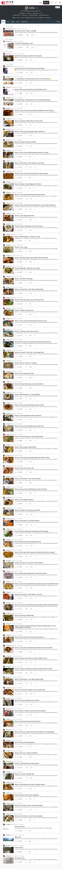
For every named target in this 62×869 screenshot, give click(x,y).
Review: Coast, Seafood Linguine (24, 499)
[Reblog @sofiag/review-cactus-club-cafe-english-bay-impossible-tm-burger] (35, 461)
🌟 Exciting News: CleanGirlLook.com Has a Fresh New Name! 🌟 (33, 78)
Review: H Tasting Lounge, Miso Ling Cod (26, 331)
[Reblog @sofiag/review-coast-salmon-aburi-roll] (35, 377)
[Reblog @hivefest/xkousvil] (36, 72)
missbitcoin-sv (9, 29)
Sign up (46, 2)
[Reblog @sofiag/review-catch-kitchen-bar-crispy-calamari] (35, 482)
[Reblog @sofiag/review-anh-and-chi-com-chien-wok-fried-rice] (35, 567)
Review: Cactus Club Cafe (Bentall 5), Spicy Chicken (29, 405)
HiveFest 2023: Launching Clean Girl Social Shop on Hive (31, 89)
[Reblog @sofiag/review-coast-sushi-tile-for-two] (35, 472)
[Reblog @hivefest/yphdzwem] (35, 60)
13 (33, 47)
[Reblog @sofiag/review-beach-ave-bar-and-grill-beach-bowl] (35, 725)
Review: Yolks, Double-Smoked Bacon (25, 447)
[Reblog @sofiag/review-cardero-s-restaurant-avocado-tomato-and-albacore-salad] (35, 673)
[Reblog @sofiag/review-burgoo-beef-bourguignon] (35, 746)
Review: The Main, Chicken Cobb (24, 310)
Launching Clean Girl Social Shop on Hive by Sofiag (29, 68)
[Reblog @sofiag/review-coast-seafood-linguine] (35, 503)
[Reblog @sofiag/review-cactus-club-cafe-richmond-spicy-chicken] (35, 198)
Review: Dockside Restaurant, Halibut (25, 142)
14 (33, 35)
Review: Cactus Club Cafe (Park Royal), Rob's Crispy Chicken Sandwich (35, 205)
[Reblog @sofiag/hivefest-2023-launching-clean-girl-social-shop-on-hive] (35, 93)
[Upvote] (16, 35)
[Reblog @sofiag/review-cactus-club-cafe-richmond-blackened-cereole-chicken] (35, 652)
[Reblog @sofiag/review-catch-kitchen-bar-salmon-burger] (35, 767)
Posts (7, 21)
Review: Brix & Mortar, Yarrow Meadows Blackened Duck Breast (33, 342)
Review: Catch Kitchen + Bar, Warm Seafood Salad (29, 289)
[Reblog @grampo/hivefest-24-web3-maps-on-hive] (37, 47)
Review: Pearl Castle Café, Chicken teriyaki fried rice (29, 637)
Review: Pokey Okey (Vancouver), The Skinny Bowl (29, 299)
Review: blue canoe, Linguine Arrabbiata (26, 753)
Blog (3, 21)
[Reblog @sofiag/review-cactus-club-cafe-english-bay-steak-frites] (35, 135)
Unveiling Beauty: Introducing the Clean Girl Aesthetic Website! (32, 100)
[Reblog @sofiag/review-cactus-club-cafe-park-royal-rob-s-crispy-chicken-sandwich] (35, 209)
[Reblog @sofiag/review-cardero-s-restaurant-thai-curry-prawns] (35, 230)
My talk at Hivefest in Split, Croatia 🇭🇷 (25, 31)
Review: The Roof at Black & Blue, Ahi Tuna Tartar (29, 121)
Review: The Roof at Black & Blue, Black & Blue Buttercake (31, 257)
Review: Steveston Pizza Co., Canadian (26, 363)
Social (18, 21)
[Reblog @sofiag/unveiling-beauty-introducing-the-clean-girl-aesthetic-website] (35, 104)
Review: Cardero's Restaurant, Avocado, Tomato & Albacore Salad (33, 668)
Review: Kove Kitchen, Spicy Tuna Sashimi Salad (28, 805)
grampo (8, 41)
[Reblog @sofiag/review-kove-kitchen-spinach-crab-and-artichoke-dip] (35, 694)
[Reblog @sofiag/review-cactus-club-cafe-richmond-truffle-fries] (35, 430)
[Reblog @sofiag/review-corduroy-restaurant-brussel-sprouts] (35, 419)
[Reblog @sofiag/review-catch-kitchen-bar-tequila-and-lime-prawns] (35, 167)
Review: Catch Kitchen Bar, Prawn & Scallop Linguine (30, 784)
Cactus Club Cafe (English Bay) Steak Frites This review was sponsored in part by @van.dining (37, 133)
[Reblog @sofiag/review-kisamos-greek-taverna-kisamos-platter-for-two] (35, 662)
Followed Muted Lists (43, 15)
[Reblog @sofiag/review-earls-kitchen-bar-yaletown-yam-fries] (35, 598)
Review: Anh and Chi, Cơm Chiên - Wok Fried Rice (29, 562)
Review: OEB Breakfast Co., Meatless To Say (27, 236)
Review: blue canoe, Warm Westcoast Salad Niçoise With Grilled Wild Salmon (36, 604)
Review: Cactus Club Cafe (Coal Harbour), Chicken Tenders (31, 173)
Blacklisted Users (16, 15)
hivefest (8, 53)
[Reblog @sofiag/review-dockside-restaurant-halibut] (35, 146)
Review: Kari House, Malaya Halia (24, 615)
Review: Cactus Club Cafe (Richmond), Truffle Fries (29, 426)
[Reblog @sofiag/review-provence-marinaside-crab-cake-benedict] (35, 388)
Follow (57, 7)
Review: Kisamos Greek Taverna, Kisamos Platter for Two (31, 658)
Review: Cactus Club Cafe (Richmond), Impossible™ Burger (32, 152)
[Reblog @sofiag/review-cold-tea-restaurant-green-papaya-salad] (35, 440)
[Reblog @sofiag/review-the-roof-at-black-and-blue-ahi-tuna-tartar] (35, 125)
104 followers (22, 13)
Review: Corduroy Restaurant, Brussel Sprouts (28, 415)
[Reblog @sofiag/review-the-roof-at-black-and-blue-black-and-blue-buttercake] (35, 262)
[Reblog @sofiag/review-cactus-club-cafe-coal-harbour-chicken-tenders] (34, 177)
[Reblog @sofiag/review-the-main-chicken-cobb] (35, 314)
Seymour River (19, 847)
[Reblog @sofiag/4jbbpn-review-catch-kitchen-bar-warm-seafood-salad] (35, 293)
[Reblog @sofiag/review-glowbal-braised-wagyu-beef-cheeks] (34, 188)
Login (40, 2)
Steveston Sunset (20, 826)
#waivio (14, 41)
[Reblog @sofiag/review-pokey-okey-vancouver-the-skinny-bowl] (35, 304)
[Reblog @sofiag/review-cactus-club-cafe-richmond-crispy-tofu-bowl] (35, 493)
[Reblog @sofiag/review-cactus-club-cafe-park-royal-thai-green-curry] (35, 325)
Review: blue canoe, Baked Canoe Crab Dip (27, 700)
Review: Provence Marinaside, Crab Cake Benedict (29, 384)
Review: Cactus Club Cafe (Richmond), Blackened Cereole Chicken (33, 647)
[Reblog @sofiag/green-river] (34, 841)
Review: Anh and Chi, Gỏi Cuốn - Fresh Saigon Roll (29, 352)
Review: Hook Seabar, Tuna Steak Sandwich (27, 520)
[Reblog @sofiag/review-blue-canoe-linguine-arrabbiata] (35, 757)
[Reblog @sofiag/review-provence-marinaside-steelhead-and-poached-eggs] (35, 535)
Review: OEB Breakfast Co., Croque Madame (27, 394)
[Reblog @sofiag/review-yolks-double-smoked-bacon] (35, 451)
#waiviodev (15, 824)
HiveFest (18, 29)
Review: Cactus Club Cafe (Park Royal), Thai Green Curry (31, 320)
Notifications (24, 21)
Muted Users (24, 15)
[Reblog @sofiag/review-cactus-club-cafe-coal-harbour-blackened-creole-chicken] (35, 114)
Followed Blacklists (33, 15)
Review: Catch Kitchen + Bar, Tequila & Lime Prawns (29, 163)
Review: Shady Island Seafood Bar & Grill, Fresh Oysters (31, 573)
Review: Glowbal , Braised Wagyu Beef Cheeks (28, 184)
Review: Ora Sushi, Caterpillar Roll (24, 774)
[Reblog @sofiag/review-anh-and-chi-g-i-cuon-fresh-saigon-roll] (35, 356)
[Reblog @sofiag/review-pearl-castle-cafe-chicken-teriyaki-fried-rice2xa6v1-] (35, 641)
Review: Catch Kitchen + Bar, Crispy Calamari (28, 478)
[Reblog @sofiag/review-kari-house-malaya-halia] (35, 619)
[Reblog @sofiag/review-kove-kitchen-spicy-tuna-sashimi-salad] (35, 809)
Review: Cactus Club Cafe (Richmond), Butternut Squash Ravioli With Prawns (37, 583)
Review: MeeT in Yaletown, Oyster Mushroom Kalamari (30, 710)
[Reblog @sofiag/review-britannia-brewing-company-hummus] (35, 546)
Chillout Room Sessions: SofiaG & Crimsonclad (28, 56)
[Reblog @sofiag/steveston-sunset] (34, 830)
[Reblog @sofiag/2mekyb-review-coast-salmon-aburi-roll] (35, 219)
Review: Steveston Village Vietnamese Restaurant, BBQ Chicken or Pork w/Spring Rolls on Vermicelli (35, 626)
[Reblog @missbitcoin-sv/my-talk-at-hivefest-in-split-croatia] (37, 35)
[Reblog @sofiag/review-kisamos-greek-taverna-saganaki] (35, 799)
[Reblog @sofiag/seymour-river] (34, 851)
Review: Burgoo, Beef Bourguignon (25, 742)
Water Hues (18, 837)
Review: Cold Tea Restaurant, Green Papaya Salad (29, 436)
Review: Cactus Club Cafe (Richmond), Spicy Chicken (30, 194)
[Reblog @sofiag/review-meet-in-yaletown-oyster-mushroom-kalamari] (35, 715)
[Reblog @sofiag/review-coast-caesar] (35, 251)
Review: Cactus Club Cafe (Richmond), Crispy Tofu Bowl (31, 489)
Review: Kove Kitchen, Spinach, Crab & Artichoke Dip (30, 689)
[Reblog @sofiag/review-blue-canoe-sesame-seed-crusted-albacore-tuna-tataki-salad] (35, 736)
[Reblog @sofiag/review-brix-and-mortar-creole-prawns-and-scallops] (34, 820)
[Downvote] (17, 35)
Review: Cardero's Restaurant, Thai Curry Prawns (29, 226)
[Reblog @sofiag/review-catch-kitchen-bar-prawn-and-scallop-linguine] (35, 788)
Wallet (58, 21)
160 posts (28, 13)
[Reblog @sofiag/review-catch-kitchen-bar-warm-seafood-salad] (35, 683)
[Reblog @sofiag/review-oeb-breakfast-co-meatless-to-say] (34, 241)
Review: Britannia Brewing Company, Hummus (28, 541)
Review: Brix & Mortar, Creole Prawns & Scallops (28, 816)
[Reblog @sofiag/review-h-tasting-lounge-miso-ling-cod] (35, 335)
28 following (35, 13)
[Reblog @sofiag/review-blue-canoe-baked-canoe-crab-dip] (35, 704)
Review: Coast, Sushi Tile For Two (24, 468)
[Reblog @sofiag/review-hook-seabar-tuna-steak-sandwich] (35, 525)
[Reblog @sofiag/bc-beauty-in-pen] (34, 862)
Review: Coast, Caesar (21, 247)
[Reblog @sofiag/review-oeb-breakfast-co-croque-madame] (35, 398)
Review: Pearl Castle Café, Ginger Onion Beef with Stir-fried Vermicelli (34, 552)
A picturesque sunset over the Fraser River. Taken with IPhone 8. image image (33, 828)
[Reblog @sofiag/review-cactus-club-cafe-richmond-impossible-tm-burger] (34, 156)
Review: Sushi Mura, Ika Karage (24, 278)
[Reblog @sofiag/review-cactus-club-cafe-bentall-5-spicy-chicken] (35, 409)
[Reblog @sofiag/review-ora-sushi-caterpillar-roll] (35, 778)
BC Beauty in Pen (20, 858)
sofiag (6, 26)
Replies (13, 21)
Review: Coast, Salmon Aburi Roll (24, 215)
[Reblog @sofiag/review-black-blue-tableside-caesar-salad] (35, 272)
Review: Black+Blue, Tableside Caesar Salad (27, 268)
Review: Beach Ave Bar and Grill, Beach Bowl (27, 721)
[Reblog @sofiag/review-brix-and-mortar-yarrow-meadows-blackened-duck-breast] (35, 346)
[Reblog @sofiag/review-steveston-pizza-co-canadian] (35, 367)
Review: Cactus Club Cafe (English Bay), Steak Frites (30, 131)
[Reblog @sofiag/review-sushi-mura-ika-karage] (35, 283)
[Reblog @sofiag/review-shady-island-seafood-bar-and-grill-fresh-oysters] (35, 577)
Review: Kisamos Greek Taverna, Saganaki (27, 795)
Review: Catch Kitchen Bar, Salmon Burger (27, 763)
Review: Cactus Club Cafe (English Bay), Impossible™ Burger (32, 457)
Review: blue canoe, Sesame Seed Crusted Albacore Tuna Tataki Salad (34, 732)
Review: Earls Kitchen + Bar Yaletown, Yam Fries (28, 594)
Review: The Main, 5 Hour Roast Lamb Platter (27, 510)
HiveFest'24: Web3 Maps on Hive (24, 43)
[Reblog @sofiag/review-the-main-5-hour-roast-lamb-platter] (35, 514)
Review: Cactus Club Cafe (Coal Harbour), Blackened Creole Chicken (34, 110)
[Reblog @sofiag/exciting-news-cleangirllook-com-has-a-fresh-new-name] (35, 83)
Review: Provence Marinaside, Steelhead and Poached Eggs (32, 531)
